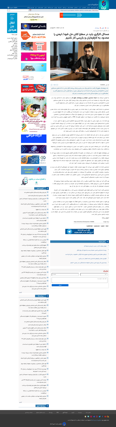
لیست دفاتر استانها (40, 412)
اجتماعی (76, 7)
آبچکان (15, 57)
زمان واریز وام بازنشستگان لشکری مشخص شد (35, 192)
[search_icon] (9, 11)
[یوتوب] (105, 417)
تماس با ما (88, 412)
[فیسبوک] (102, 416)
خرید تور (15, 45)
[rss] (107, 417)
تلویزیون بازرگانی (30, 7)
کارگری (80, 7)
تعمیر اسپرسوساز (12, 58)
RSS (58, 412)
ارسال (60, 285)
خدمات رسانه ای (28, 412)
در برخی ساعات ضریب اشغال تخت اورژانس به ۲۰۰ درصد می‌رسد (76, 10)
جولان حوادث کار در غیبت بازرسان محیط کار (95, 246)
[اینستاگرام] (96, 416)
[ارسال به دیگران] (57, 85)
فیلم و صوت (40, 7)
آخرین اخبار (93, 7)
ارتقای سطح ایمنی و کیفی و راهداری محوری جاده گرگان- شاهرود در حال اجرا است (85, 254)
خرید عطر (14, 53)
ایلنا (97, 7)
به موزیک (14, 40)
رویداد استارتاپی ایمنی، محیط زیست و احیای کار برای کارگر (91, 250)
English (15, 7)
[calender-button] (30, 10)
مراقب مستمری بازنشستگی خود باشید (37, 195)
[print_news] (51, 85)
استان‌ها (60, 7)
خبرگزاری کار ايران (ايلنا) (96, 420)
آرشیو (20, 292)
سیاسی (88, 7)
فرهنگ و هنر (70, 7)
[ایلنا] (104, 5)
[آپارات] (90, 417)
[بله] (87, 416)
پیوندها (51, 412)
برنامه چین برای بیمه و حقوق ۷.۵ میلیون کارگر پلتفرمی (33, 278)
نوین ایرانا (14, 34)
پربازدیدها (40, 296)
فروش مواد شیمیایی (14, 47)
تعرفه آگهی (65, 412)
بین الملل (64, 7)
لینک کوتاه (106, 222)
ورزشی (55, 7)
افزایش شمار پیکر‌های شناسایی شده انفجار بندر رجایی (92, 258)
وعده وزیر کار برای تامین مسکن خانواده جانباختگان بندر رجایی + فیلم (88, 263)
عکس (45, 7)
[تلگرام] (93, 417)
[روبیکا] (85, 417)
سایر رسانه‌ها (50, 7)
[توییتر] (99, 417)
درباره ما (80, 412)
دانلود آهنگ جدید (12, 38)
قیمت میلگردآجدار (12, 55)
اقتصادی (84, 7)
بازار (36, 7)
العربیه (11, 7)
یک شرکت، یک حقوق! (41, 209)
